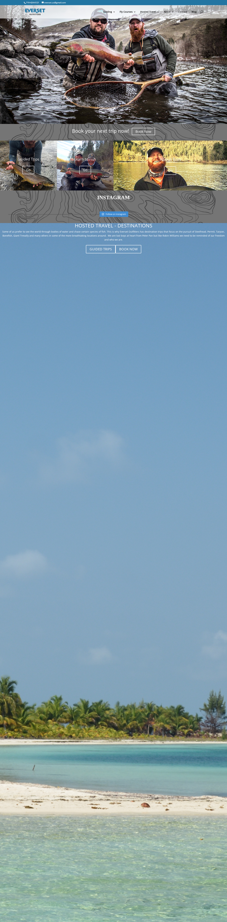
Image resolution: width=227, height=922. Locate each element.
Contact (182, 12)
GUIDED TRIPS (101, 249)
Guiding (107, 12)
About (167, 12)
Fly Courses (126, 12)
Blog (194, 12)
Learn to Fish (85, 159)
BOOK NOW (128, 249)
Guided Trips (28, 159)
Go (28, 170)
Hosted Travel (148, 12)
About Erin (170, 159)
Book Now (143, 131)
